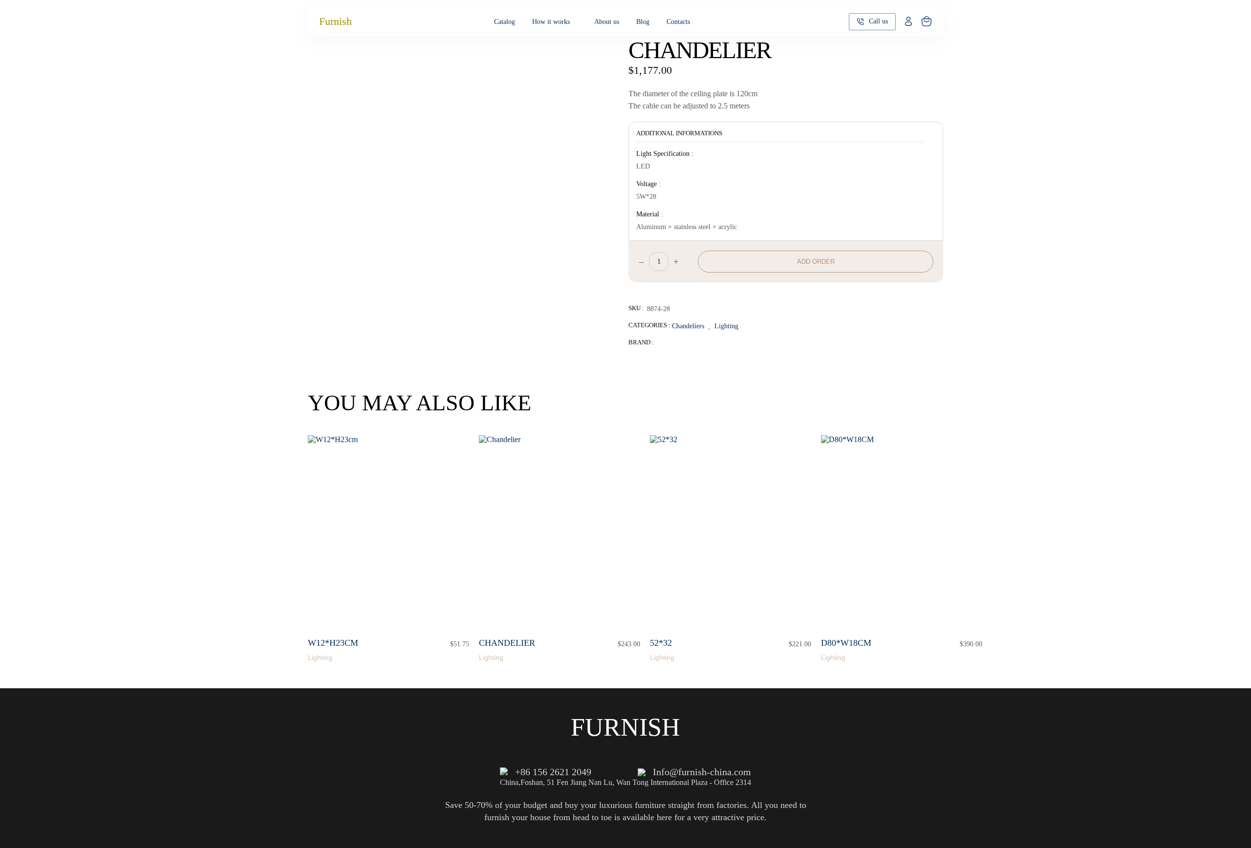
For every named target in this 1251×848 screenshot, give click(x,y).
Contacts (678, 21)
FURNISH (625, 727)
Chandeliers (688, 326)
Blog (642, 21)
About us (606, 21)
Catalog (504, 21)
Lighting (726, 326)
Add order (816, 261)
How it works (551, 21)
